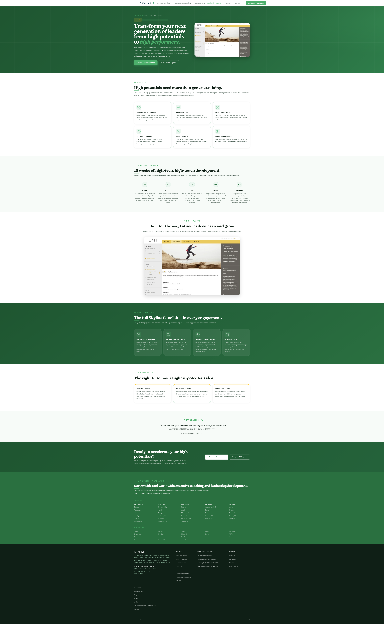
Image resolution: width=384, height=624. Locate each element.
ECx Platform (180, 581)
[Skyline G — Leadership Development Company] (147, 3)
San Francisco (138, 504)
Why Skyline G (233, 566)
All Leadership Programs (205, 555)
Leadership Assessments (183, 577)
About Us (232, 555)
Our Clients (232, 559)
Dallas (207, 510)
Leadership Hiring (199, 3)
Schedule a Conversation (256, 3)
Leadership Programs (214, 3)
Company (238, 3)
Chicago (160, 513)
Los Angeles (185, 504)
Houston (231, 510)
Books (136, 602)
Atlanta (231, 507)
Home (136, 15)
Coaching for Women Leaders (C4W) (208, 566)
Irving (135, 513)
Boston (183, 507)
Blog (135, 595)
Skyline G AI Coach (181, 559)
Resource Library (139, 591)
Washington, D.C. (210, 507)
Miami (160, 510)
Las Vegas (137, 516)
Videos (136, 598)
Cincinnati (232, 513)
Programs (141, 15)
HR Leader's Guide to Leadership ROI (145, 605)
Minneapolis (185, 513)
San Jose (232, 504)
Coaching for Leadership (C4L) (207, 559)
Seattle (136, 507)
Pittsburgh (137, 510)
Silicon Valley (162, 504)
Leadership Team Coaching (182, 3)
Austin (183, 510)
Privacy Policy (245, 619)
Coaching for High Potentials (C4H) (208, 563)
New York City (162, 507)
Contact (136, 609)
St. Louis (208, 513)
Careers (231, 563)
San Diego (208, 504)
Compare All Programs (168, 63)
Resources (228, 3)
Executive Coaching (163, 3)
